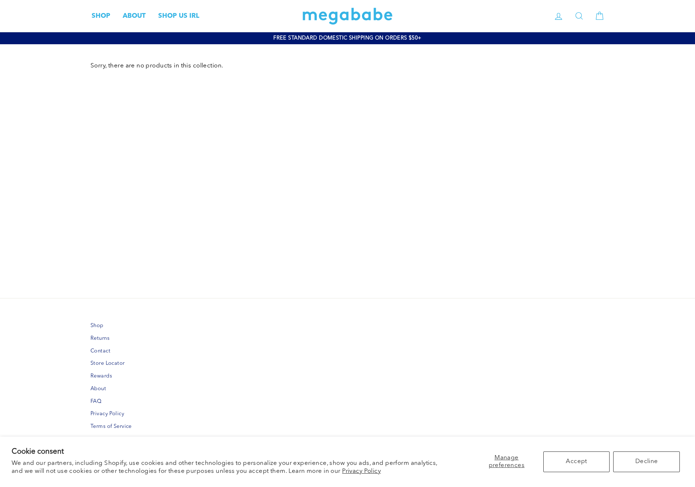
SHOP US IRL (178, 16)
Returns (99, 338)
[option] (347, 38)
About (98, 389)
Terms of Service (111, 426)
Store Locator (107, 363)
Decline (646, 461)
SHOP (101, 16)
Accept (576, 461)
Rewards (101, 376)
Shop (97, 326)
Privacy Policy (361, 471)
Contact (100, 351)
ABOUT (134, 16)
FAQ (95, 401)
